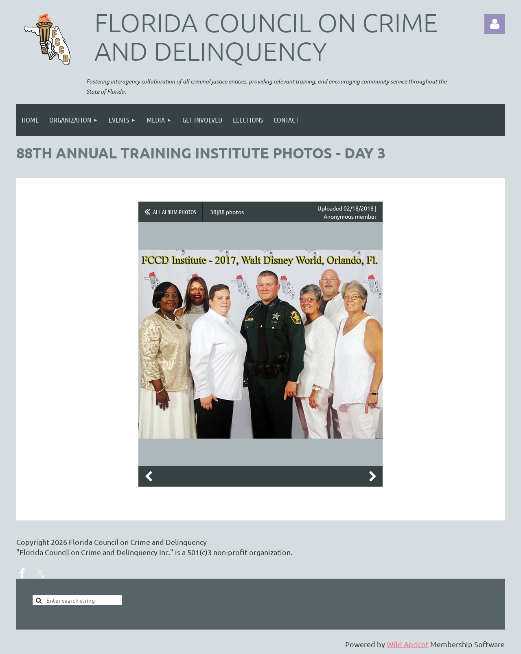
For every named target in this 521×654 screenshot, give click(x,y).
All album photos (174, 211)
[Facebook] (22, 573)
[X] (40, 573)
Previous (148, 476)
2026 (59, 542)
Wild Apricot (408, 644)
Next (372, 476)
